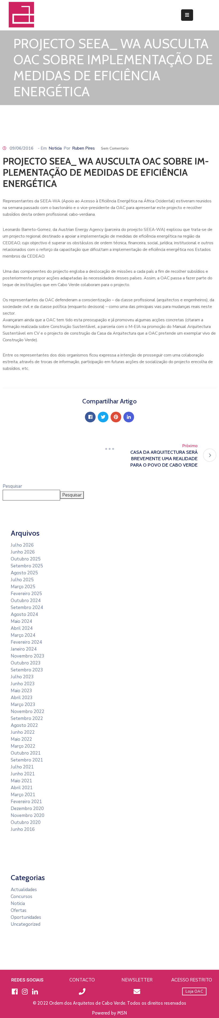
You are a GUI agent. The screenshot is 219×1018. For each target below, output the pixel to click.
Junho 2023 (23, 684)
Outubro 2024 (26, 601)
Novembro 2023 (27, 656)
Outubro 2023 (26, 663)
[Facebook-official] (15, 992)
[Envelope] (137, 992)
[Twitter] (103, 417)
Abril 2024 (22, 628)
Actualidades (24, 890)
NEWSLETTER (137, 980)
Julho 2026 (22, 545)
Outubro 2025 (26, 559)
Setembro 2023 (27, 670)
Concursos (21, 896)
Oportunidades (26, 917)
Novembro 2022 (27, 711)
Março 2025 (23, 587)
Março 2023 (23, 705)
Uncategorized (25, 924)
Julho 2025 (22, 580)
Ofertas (18, 910)
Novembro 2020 (27, 815)
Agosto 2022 (24, 725)
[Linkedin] (128, 417)
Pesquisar (12, 486)
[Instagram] (25, 992)
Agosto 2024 (24, 614)
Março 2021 (23, 795)
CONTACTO (82, 980)
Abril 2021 (22, 788)
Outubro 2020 (26, 822)
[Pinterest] (116, 417)
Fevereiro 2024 (26, 642)
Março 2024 (23, 635)
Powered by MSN (109, 1013)
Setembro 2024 (27, 607)
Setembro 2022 (27, 718)
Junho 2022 (23, 732)
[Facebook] (90, 417)
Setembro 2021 (27, 760)
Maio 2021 (21, 781)
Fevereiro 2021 (26, 802)
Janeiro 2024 (24, 649)
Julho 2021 (22, 767)
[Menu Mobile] (187, 15)
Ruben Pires (83, 148)
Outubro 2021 (26, 753)
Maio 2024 (21, 621)
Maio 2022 (21, 739)
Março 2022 (23, 746)
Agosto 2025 (24, 573)
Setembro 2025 (27, 566)
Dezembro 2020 (27, 808)
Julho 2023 (22, 677)
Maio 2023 (21, 691)
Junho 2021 (23, 774)
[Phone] (82, 992)
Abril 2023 (22, 698)
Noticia (55, 148)
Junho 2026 (23, 552)
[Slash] (109, 449)
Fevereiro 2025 (26, 594)
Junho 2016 (23, 829)
